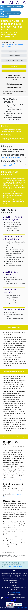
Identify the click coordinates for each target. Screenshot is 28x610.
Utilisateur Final (4, 9)
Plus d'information (15, 567)
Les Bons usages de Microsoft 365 (9, 164)
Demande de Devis (14, 55)
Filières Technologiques (12, 13)
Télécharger (14, 66)
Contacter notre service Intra (14, 60)
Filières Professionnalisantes (14, 6)
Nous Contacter (14, 51)
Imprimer (14, 71)
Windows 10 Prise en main (11, 157)
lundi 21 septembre (7, 44)
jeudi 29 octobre (18, 44)
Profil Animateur (14, 76)
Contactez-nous (15, 592)
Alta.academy (23, 608)
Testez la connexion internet (12, 480)
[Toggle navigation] (3, 2)
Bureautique (3, 16)
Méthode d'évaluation (14, 84)
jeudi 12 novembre (7, 46)
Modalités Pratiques (14, 88)
